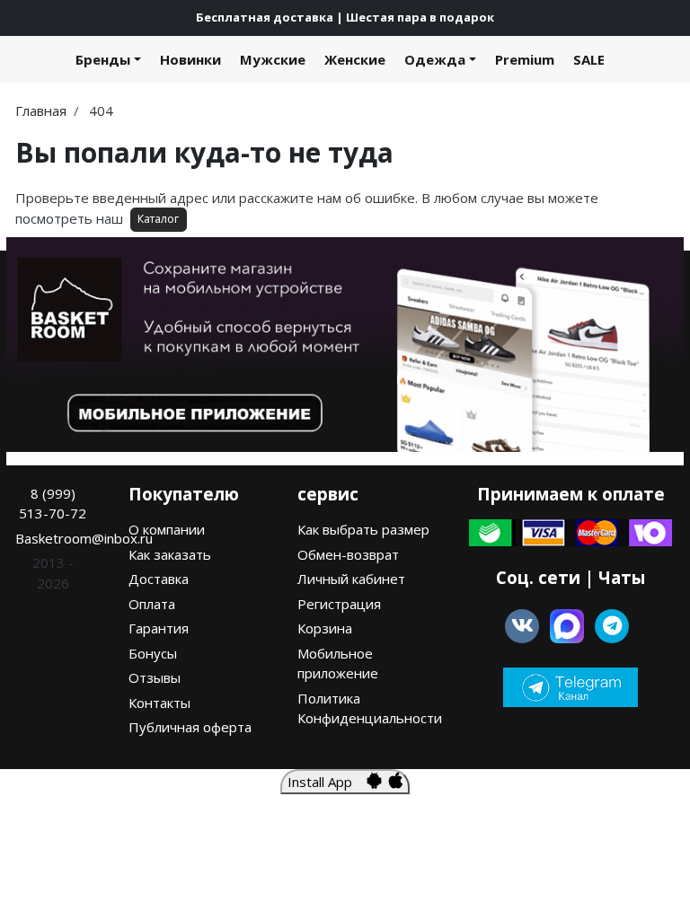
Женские (354, 59)
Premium (524, 59)
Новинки (190, 59)
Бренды (102, 59)
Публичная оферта (190, 727)
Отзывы (154, 677)
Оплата (151, 604)
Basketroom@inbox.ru (84, 538)
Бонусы (152, 653)
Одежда (434, 59)
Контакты (159, 703)
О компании (166, 529)
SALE (589, 59)
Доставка (158, 579)
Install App (327, 782)
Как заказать (169, 554)
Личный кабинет (351, 579)
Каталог (158, 218)
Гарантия (158, 628)
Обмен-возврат (348, 554)
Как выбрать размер (363, 529)
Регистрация (339, 604)
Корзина (324, 628)
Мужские (272, 59)
